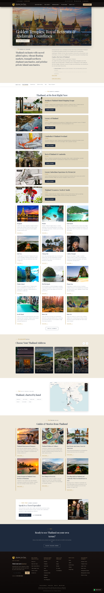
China (70, 560)
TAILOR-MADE (64, 4)
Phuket (18, 401)
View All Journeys (52, 328)
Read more (54, 75)
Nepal (57, 563)
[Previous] (83, 343)
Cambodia (46, 566)
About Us (33, 561)
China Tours (83, 568)
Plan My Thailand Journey (52, 545)
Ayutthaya (25, 399)
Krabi (30, 401)
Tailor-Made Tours (35, 568)
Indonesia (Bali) (47, 572)
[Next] (87, 343)
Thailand (45, 563)
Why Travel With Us (35, 566)
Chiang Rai (39, 399)
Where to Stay (40, 84)
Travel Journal (34, 570)
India (57, 561)
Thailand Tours (84, 563)
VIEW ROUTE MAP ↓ (56, 78)
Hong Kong (71, 569)
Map (46, 84)
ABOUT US (72, 4)
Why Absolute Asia (77, 1)
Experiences (32, 84)
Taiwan (70, 567)
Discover (19, 232)
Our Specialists (85, 1)
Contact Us (33, 572)
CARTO (76, 410)
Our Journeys (25, 84)
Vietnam (45, 561)
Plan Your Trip (24, 515)
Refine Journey (50, 109)
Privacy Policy (50, 585)
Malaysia (45, 577)
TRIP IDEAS (47, 4)
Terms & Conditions (43, 585)
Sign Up (27, 573)
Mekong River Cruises (85, 572)
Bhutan (57, 566)
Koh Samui (24, 401)
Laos (45, 568)
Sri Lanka (58, 568)
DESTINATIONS (38, 4)
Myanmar (46, 570)
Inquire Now (87, 4)
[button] (86, 406)
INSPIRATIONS (55, 4)
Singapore (46, 575)
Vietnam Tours (84, 561)
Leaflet (73, 410)
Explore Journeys (22, 40)
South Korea (71, 564)
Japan (70, 562)
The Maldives (59, 570)
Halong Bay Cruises (85, 570)
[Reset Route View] (86, 390)
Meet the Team (34, 563)
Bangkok (18, 399)
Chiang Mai (32, 399)
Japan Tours (83, 566)
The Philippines (47, 579)
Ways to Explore (52, 84)
